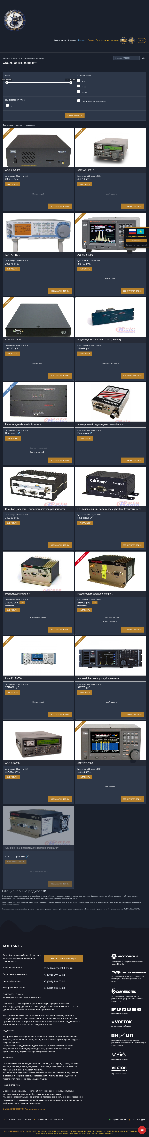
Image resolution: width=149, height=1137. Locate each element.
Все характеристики (60, 206)
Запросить (12, 184)
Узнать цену (12, 438)
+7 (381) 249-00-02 (54, 974)
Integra (84, 92)
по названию (30, 125)
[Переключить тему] (131, 40)
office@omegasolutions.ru (58, 968)
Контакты (72, 40)
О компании (60, 40)
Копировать (136, 241)
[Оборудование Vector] (119, 1071)
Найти (143, 58)
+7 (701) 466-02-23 (54, 988)
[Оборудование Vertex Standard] (128, 973)
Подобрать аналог (15, 862)
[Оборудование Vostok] (121, 1023)
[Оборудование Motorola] (124, 958)
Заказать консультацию (107, 40)
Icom (84, 87)
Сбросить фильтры (75, 115)
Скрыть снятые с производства (94, 101)
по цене (19, 125)
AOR (84, 81)
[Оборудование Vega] (118, 1056)
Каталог (82, 40)
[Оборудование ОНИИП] (122, 1037)
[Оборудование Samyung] (123, 993)
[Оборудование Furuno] (126, 1010)
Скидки (91, 40)
